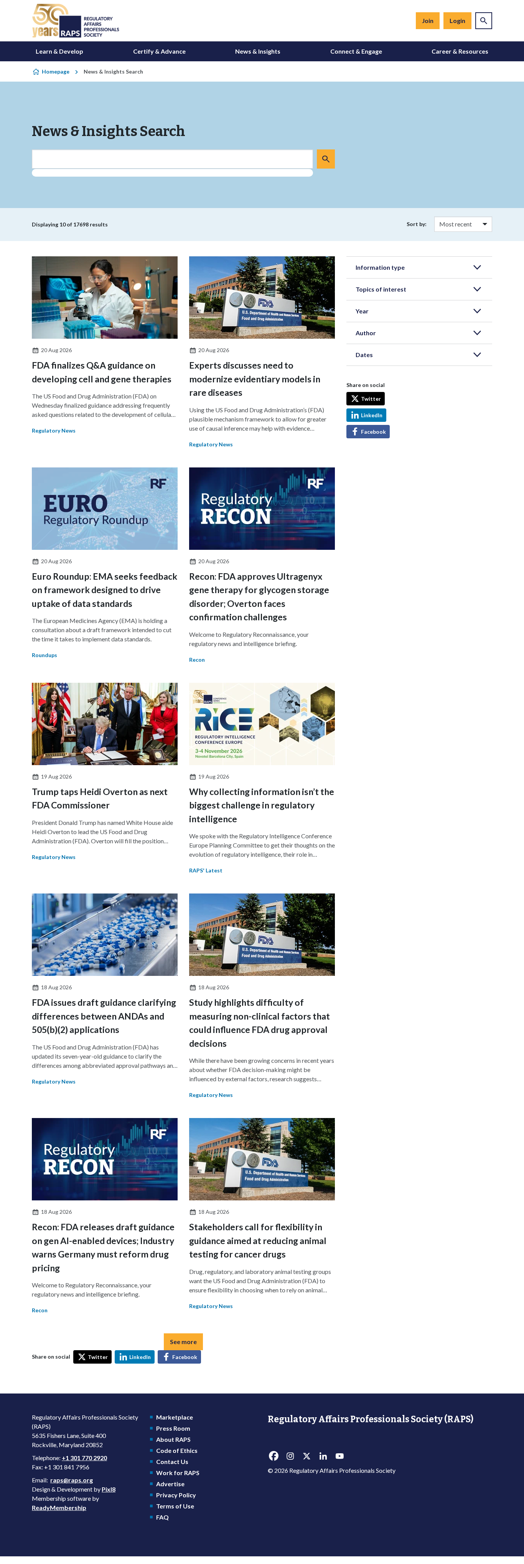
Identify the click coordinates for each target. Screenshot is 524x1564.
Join (427, 20)
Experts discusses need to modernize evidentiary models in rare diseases (254, 379)
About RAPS (173, 1439)
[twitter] (306, 1456)
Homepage (55, 71)
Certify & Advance (159, 51)
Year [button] (362, 311)
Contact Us (172, 1461)
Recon (197, 659)
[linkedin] (323, 1456)
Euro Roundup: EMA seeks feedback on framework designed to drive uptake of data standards (104, 590)
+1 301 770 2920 (84, 1457)
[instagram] (290, 1456)
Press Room (173, 1428)
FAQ (162, 1517)
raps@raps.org (71, 1480)
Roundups (44, 655)
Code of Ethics (177, 1450)
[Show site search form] (483, 20)
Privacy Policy (176, 1494)
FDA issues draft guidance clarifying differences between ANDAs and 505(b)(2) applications (104, 1016)
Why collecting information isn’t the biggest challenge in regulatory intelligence (261, 805)
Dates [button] (364, 354)
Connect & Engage (356, 51)
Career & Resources (460, 51)
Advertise (170, 1483)
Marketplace (174, 1417)
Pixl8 (108, 1489)
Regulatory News (54, 430)
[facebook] (273, 1456)
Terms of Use (175, 1506)
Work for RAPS (177, 1472)
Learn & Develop (59, 51)
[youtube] (339, 1456)
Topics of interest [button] (381, 289)
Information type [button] (380, 267)
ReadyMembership (59, 1507)
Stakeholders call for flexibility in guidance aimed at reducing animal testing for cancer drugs (257, 1240)
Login (457, 20)
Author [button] (366, 332)
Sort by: (417, 224)
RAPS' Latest (205, 870)
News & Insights (257, 51)
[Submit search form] (326, 159)
